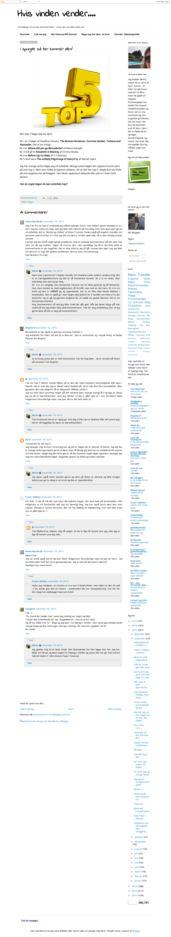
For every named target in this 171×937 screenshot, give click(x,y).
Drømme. (138, 803)
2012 (135, 895)
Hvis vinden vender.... (56, 14)
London (131, 341)
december (139, 634)
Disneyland (132, 355)
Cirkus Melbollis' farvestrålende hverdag (139, 454)
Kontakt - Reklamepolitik (127, 34)
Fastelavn (132, 348)
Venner (141, 315)
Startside (24, 34)
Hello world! (136, 563)
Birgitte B (30, 327)
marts (138, 871)
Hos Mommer (137, 389)
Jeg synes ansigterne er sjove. (142, 782)
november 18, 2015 (53, 221)
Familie (144, 274)
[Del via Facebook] (55, 198)
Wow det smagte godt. (141, 809)
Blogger (136, 930)
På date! (138, 749)
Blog (147, 302)
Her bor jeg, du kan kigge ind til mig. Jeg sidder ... (141, 716)
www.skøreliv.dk (33, 221)
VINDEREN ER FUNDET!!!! (141, 644)
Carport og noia (138, 600)
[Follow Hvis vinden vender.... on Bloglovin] (136, 243)
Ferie (147, 281)
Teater (146, 348)
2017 (135, 621)
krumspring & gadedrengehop (138, 550)
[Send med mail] (48, 198)
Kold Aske (135, 561)
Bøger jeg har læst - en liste (96, 34)
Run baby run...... (139, 726)
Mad (147, 305)
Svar (27, 259)
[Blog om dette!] (50, 198)
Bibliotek (131, 351)
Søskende (132, 345)
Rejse (140, 348)
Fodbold (132, 325)
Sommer (132, 338)
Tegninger (140, 335)
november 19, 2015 (46, 608)
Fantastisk (133, 309)
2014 (135, 886)
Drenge (132, 315)
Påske (131, 335)
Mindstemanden (138, 285)
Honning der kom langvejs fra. (141, 796)
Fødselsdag (135, 292)
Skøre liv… (135, 425)
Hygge (132, 295)
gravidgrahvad (137, 527)
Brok (148, 335)
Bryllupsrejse (144, 345)
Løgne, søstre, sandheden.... (141, 744)
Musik (131, 322)
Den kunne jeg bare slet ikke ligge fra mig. (142, 674)
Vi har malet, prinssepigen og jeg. (141, 705)
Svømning (145, 341)
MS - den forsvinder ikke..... (139, 584)
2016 (135, 625)
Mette (35, 271)
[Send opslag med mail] (43, 198)
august (138, 849)
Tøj (141, 325)
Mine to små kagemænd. (141, 658)
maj (136, 862)
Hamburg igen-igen (139, 542)
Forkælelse (134, 305)
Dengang (146, 351)
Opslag (135, 255)
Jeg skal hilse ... (137, 553)
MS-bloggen (136, 477)
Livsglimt (30, 608)
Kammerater (143, 318)
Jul (129, 302)
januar (138, 880)
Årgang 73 (136, 415)
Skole (146, 278)
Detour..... (139, 789)
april (137, 867)
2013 (135, 890)
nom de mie (136, 468)
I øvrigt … (134, 470)
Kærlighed (133, 328)
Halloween (145, 338)
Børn (132, 274)
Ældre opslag (115, 709)
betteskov (135, 539)
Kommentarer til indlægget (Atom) (51, 714)
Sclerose (138, 302)
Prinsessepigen (137, 298)
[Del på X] (53, 198)
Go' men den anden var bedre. (140, 764)
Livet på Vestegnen (136, 438)
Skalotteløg (136, 515)
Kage (130, 318)
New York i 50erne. (139, 817)
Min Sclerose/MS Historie (64, 34)
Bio (148, 315)
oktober (138, 837)
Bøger (30, 202)
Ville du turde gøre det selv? (142, 666)
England (133, 278)
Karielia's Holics (138, 570)
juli (136, 853)
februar (138, 876)
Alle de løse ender (138, 418)
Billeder (132, 288)
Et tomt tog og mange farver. (142, 773)
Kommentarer (138, 261)
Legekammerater (137, 331)
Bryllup (146, 322)
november (140, 638)
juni (136, 858)
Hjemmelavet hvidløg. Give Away (141, 695)
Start (71, 709)
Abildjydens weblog (136, 402)
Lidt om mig (40, 34)
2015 (135, 630)
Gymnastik (133, 312)
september (140, 841)
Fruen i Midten (33, 497)
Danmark (145, 312)
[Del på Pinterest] (57, 198)
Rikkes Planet (137, 490)
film (148, 325)
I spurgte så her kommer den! (141, 735)
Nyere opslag (27, 709)
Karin (28, 439)
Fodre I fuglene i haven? (141, 651)
